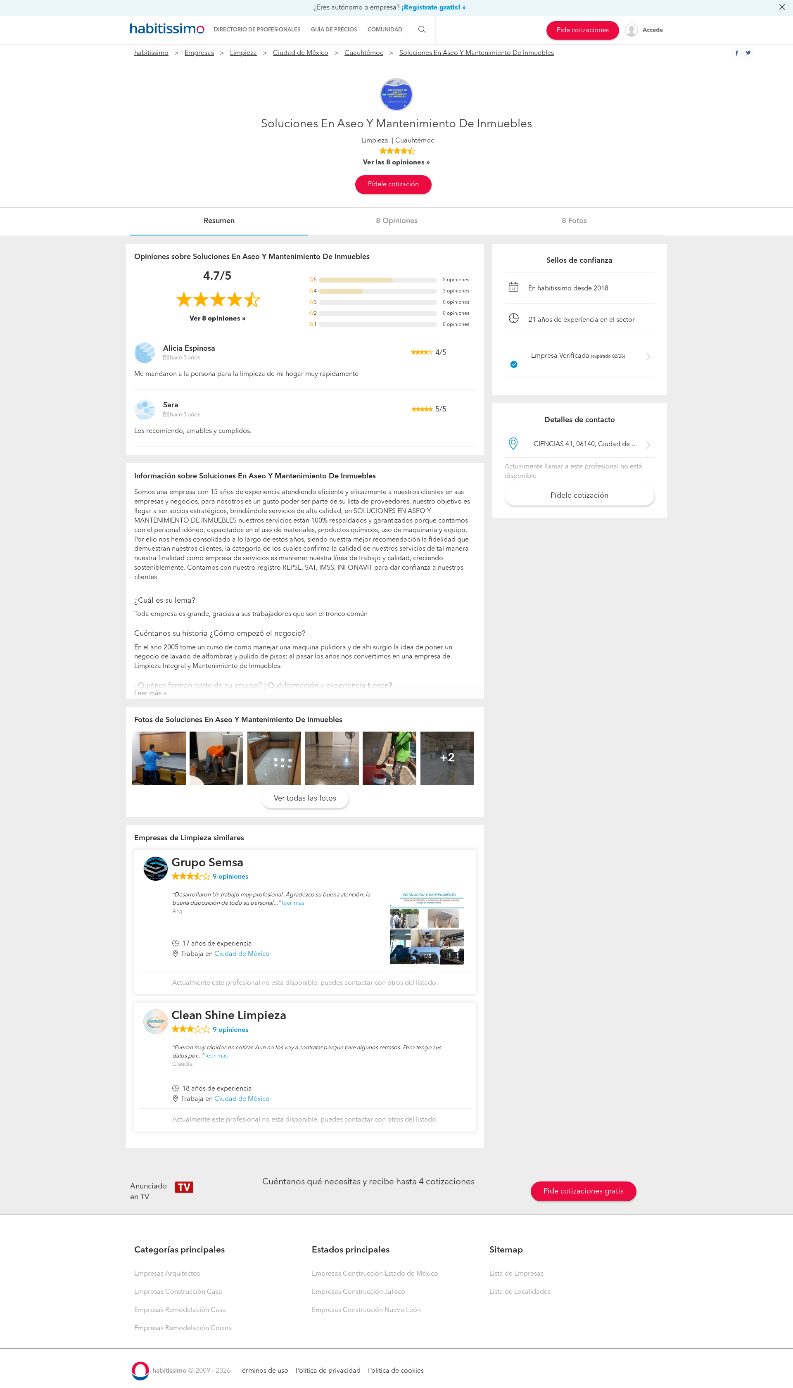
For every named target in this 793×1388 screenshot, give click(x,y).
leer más (293, 903)
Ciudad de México (300, 53)
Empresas (199, 53)
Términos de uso (263, 1371)
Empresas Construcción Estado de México (375, 1274)
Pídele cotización (393, 184)
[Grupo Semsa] (155, 868)
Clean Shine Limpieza (228, 1016)
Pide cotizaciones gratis (584, 1191)
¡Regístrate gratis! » (433, 8)
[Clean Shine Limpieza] (155, 1021)
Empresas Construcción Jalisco (358, 1292)
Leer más (147, 693)
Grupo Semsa (207, 863)
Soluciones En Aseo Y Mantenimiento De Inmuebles (476, 53)
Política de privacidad (328, 1371)
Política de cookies (396, 1371)
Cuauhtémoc (363, 53)
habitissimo (151, 53)
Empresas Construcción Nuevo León (366, 1310)
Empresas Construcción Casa (178, 1292)
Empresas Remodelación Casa (180, 1310)
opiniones (230, 877)
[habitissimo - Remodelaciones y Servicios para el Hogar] (167, 28)
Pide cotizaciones (583, 30)
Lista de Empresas (516, 1274)
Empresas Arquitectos (167, 1274)
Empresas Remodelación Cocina (183, 1328)
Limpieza (243, 53)
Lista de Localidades (520, 1292)
